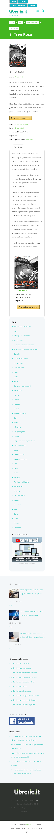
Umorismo (17, 528)
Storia (16, 514)
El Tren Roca (20, 290)
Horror (16, 422)
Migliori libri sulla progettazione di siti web (25, 696)
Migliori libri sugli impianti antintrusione (24, 677)
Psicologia (17, 477)
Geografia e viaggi (32, 22)
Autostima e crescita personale (24, 345)
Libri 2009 (29, 139)
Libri (20, 22)
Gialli (15, 418)
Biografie (17, 354)
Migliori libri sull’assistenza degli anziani (24, 700)
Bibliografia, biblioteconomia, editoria (26, 349)
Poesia (16, 468)
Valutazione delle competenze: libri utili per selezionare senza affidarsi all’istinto (32, 635)
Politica (16, 473)
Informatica (17, 427)
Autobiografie (18, 340)
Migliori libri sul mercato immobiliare (23, 682)
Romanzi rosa (18, 486)
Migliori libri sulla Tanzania (20, 664)
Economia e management (22, 386)
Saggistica (17, 491)
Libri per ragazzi (19, 432)
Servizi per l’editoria (18, 5)
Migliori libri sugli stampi (19, 686)
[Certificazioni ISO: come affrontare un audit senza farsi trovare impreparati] (14, 615)
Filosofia (16, 400)
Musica (16, 450)
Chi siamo (23, 1)
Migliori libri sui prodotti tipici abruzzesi (24, 673)
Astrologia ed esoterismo (22, 336)
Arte (15, 331)
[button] (22, 47)
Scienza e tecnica (19, 496)
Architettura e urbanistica (22, 326)
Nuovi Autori (19, 128)
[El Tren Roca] (26, 257)
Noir (15, 464)
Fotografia (17, 404)
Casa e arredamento (21, 358)
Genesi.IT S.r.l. (30, 824)
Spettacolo (17, 505)
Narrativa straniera (20, 459)
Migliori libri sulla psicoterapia (21, 668)
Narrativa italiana (19, 454)
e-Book (16, 381)
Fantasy (16, 395)
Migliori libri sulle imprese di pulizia (23, 705)
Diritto (16, 377)
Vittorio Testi (19, 77)
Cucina (16, 372)
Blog (10, 605)
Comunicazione (19, 368)
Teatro (16, 518)
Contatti (32, 5)
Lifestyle (16, 436)
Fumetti (16, 409)
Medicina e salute (19, 445)
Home (14, 1)
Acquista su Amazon (22, 118)
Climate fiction (18, 363)
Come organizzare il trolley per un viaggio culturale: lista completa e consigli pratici (31, 592)
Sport (15, 509)
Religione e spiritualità (21, 482)
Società (16, 500)
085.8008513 (36, 800)
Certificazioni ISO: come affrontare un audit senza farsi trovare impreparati (31, 613)
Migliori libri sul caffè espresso (21, 691)
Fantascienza (18, 390)
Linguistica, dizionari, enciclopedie (25, 441)
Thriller (16, 523)
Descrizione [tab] (18, 147)
